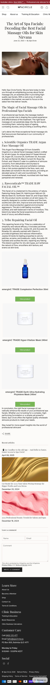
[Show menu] (3, 7)
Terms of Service (21, 565)
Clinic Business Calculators (12, 624)
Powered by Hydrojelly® (38, 676)
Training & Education (9, 616)
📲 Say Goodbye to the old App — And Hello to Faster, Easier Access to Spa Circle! (24, 451)
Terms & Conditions (9, 606)
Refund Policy (22, 672)
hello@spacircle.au (15, 639)
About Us (5, 590)
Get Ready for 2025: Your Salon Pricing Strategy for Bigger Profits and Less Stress (23, 484)
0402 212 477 (12, 635)
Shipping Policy (7, 676)
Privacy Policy (7, 565)
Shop (4, 598)
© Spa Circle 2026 (8, 672)
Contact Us (6, 602)
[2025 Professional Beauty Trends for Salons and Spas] (25, 503)
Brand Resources (8, 620)
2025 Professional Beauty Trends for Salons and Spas (24, 517)
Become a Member (9, 594)
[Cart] (46, 7)
